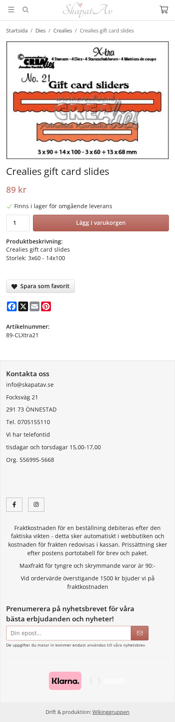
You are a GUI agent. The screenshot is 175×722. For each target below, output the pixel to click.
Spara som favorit (43, 286)
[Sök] (25, 9)
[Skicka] (140, 633)
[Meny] (11, 9)
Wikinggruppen (110, 712)
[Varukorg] (164, 9)
